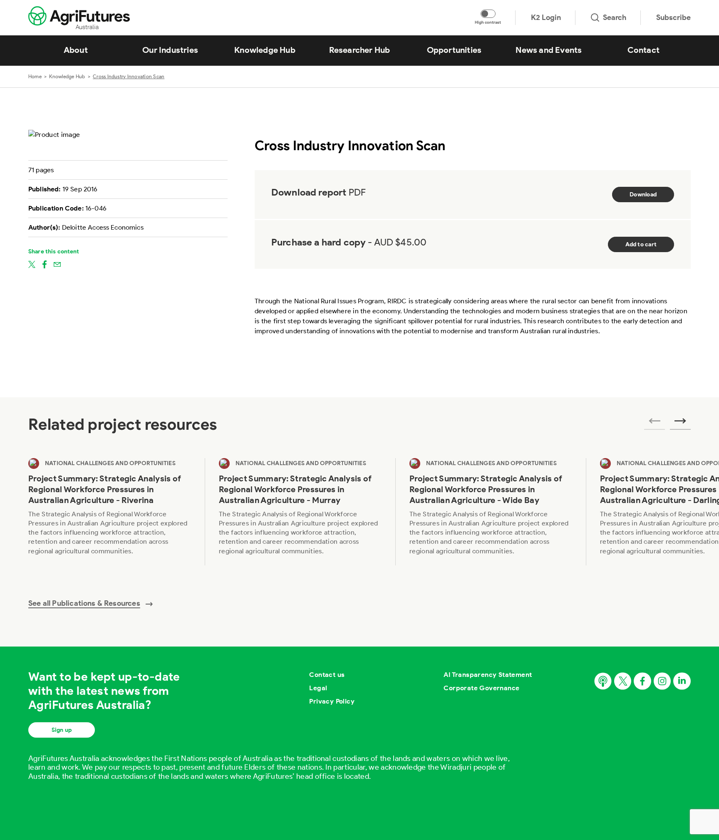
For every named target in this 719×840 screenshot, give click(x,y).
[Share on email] (57, 264)
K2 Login (546, 17)
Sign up (62, 729)
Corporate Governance (481, 688)
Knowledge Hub (264, 50)
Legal (318, 688)
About (76, 50)
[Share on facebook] (44, 264)
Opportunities (454, 50)
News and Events (549, 50)
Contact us (327, 675)
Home (35, 76)
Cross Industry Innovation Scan (128, 76)
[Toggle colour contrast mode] (488, 14)
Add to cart (641, 244)
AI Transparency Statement (488, 675)
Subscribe (673, 17)
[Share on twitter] (31, 264)
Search (614, 17)
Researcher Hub (359, 50)
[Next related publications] (680, 423)
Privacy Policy (332, 701)
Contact (643, 50)
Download (643, 194)
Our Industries (170, 50)
